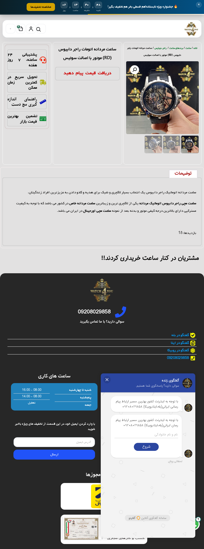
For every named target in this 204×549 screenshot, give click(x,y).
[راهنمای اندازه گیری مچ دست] (43, 101)
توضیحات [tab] (183, 173)
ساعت (188, 48)
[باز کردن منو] (10, 28)
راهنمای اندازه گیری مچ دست (22, 101)
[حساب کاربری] (31, 28)
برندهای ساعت (176, 48)
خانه (196, 48)
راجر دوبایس (160, 48)
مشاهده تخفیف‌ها (41, 6)
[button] (134, 69)
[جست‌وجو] (41, 28)
